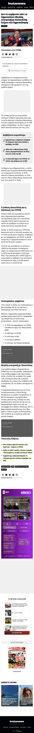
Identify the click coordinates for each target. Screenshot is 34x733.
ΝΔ (13, 466)
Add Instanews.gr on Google (18, 70)
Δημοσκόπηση (6, 466)
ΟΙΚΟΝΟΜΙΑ (20, 7)
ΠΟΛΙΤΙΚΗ (3, 7)
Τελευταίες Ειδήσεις (10, 438)
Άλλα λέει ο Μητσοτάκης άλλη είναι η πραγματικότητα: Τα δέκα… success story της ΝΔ (17, 151)
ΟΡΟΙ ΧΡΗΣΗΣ (23, 727)
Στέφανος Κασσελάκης (22, 466)
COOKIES (29, 727)
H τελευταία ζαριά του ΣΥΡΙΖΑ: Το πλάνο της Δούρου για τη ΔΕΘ (16, 160)
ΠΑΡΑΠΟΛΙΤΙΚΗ (11, 7)
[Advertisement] (17, 101)
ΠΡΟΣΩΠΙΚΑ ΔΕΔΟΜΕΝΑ (14, 727)
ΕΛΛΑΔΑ (26, 7)
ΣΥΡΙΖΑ (4, 469)
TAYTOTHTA (5, 727)
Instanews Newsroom (6, 57)
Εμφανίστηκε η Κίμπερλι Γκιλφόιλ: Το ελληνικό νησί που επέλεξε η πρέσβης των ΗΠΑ (16, 142)
